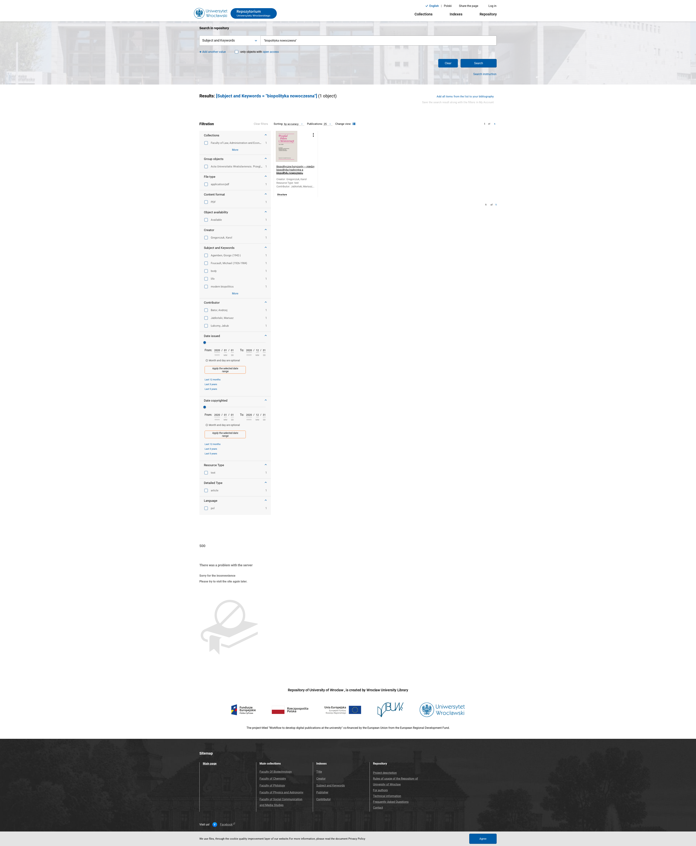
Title (319, 771)
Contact (378, 807)
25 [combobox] (325, 124)
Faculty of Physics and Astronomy (281, 792)
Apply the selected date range (225, 370)
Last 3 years (211, 384)
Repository (488, 14)
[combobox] (379, 41)
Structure (282, 194)
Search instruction (484, 74)
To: (242, 350)
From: (208, 350)
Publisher (322, 792)
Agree (482, 838)
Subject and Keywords (330, 785)
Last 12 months (213, 379)
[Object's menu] (313, 135)
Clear (448, 63)
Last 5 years (211, 389)
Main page (210, 763)
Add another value (214, 52)
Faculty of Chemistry (273, 778)
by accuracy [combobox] (291, 124)
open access (271, 52)
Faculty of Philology (272, 785)
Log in (492, 6)
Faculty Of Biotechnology (276, 771)
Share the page (468, 6)
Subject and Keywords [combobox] (218, 40)
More (235, 149)
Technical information (387, 796)
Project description (385, 773)
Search (478, 63)
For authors (380, 790)
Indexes (456, 14)
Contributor (323, 799)
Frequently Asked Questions (391, 802)
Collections (423, 14)
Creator (321, 778)
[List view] (354, 124)
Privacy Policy (356, 838)
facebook (226, 824)
